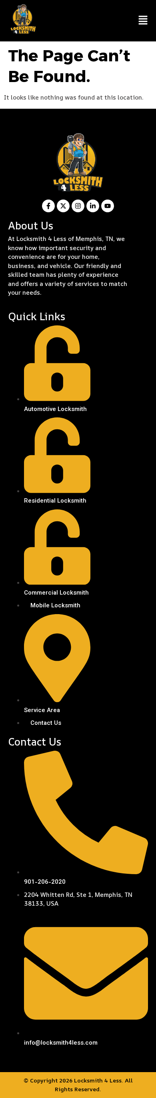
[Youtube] (107, 206)
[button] (143, 20)
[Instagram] (78, 206)
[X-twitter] (63, 206)
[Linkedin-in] (92, 206)
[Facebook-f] (48, 206)
